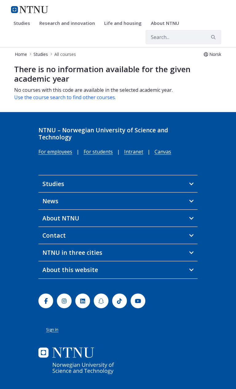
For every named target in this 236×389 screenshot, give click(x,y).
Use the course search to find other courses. (65, 97)
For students (98, 151)
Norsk (215, 54)
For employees (55, 151)
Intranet (133, 151)
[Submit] (214, 37)
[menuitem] (24, 23)
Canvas (163, 151)
